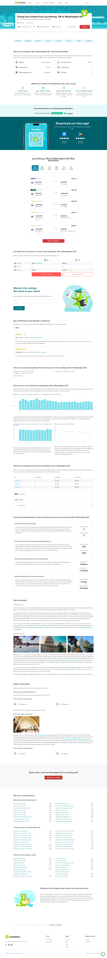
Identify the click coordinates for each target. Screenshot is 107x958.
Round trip (30, 22)
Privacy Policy (99, 953)
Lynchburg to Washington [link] (55, 925)
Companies (88, 941)
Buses (29, 2)
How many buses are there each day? (25, 523)
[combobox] (24, 27)
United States (24, 925)
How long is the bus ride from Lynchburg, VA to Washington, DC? (33, 541)
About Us (67, 939)
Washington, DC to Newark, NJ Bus (63, 846)
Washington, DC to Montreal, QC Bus (64, 844)
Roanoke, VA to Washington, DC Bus (64, 808)
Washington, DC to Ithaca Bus (20, 831)
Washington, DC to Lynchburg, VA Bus (64, 831)
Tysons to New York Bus (19, 810)
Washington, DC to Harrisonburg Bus (64, 842)
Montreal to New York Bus (61, 869)
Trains (37, 2)
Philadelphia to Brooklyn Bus (20, 874)
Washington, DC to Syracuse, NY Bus (22, 844)
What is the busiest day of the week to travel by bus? (29, 576)
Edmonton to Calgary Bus (19, 858)
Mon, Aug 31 (58, 26)
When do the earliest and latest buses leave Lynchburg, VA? (31, 559)
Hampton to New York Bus (61, 814)
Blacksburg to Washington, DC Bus (21, 808)
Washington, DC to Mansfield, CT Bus (22, 839)
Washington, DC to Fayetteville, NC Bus (22, 837)
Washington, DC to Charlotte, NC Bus (22, 835)
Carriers (58, 41)
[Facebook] (9, 945)
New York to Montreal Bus (61, 874)
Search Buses (46, 274)
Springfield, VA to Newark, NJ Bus (63, 819)
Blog (66, 2)
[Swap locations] (34, 27)
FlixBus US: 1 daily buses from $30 (65, 371)
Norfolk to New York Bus (19, 803)
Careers (67, 946)
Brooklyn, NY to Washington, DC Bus (22, 871)
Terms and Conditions (90, 953)
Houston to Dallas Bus (60, 858)
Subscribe (19, 308)
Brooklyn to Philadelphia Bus (62, 871)
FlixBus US (18, 487)
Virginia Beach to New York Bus (21, 819)
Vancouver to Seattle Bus (19, 869)
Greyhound (18, 480)
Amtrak (52, 625)
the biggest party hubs (75, 667)
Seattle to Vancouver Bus (61, 867)
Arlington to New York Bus (19, 812)
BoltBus (75, 738)
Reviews (38, 41)
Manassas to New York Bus (62, 812)
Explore (61, 2)
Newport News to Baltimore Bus (63, 816)
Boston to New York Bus (61, 876)
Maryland (32, 674)
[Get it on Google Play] (80, 134)
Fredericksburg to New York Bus (21, 821)
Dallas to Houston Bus (18, 863)
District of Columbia (34, 925)
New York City (31, 627)
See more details (18, 375)
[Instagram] (6, 945)
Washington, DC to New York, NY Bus (22, 848)
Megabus (40, 337)
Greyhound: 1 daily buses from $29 (24, 371)
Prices (48, 41)
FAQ (69, 41)
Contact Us (87, 939)
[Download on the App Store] (64, 134)
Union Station (41, 735)
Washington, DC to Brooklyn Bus (21, 842)
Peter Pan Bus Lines (83, 738)
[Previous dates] (30, 168)
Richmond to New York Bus (62, 803)
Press (66, 944)
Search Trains (77, 274)
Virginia (25, 674)
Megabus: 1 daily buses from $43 (24, 373)
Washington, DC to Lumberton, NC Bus (64, 848)
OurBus (15, 740)
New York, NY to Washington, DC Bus (64, 863)
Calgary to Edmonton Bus (19, 860)
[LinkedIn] (11, 945)
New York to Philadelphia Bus (62, 865)
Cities (78, 41)
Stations (89, 41)
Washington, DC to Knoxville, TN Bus (22, 833)
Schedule (18, 41)
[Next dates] (76, 168)
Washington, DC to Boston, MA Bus (63, 835)
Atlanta (47, 627)
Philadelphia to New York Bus (20, 867)
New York (83, 627)
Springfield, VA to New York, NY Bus (64, 821)
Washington (44, 925)
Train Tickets (49, 941)
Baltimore (88, 627)
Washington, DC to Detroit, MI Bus (63, 837)
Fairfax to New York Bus (61, 810)
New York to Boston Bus (19, 865)
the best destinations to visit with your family (65, 660)
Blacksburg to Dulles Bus (19, 814)
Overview (28, 41)
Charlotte (18, 629)
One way (21, 22)
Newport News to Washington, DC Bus (22, 816)
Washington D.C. (40, 627)
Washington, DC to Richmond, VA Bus (22, 846)
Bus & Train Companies (48, 2)
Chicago (54, 627)
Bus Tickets (16, 925)
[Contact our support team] (103, 954)
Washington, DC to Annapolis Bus (63, 833)
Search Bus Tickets (53, 777)
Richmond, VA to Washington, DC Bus (64, 805)
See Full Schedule (53, 241)
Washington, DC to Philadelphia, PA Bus (64, 839)
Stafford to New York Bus (19, 805)
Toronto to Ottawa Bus (60, 860)
